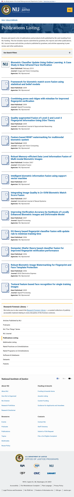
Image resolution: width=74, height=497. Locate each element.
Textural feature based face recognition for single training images (41, 285)
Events (4, 422)
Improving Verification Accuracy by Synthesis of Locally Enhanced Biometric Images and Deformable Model (40, 213)
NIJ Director (6, 401)
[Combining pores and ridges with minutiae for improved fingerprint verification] (5, 106)
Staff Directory (43, 427)
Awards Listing (43, 396)
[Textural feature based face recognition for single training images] (5, 292)
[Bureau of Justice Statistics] (37, 468)
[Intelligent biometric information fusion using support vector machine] (5, 184)
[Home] (21, 9)
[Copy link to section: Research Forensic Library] (27, 307)
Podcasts (5, 427)
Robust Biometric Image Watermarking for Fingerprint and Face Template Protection (41, 266)
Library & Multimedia (11, 20)
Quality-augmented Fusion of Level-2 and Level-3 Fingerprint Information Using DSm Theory (36, 119)
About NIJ (5, 391)
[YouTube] (70, 380)
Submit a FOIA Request (45, 431)
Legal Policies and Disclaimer (12, 490)
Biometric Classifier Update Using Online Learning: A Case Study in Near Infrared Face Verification (41, 63)
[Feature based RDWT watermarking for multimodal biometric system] (5, 145)
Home (3, 20)
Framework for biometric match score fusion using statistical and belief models (37, 83)
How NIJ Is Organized (9, 396)
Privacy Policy (58, 486)
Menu (69, 10)
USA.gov (58, 490)
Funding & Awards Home (46, 391)
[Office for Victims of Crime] (37, 474)
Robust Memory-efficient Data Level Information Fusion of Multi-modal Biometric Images (41, 157)
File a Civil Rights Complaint (47, 436)
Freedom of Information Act (44, 490)
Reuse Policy (6, 446)
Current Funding (43, 401)
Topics (4, 436)
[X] (65, 380)
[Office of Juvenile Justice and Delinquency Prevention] (22, 475)
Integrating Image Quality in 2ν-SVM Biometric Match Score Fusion (38, 194)
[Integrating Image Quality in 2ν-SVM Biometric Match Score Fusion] (5, 200)
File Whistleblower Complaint (30, 486)
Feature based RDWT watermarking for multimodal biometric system (37, 138)
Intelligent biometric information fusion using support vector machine (38, 177)
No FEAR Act (29, 490)
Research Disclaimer (8, 410)
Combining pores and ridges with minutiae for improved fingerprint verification (40, 99)
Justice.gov (67, 490)
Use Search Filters (10, 53)
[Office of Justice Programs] (6, 10)
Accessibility (14, 486)
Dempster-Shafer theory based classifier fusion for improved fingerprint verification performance (37, 249)
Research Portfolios (8, 405)
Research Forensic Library (36, 310)
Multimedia (5, 441)
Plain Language (47, 486)
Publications (6, 431)
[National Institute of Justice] (51, 467)
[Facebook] (59, 380)
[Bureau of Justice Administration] (22, 467)
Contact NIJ (42, 422)
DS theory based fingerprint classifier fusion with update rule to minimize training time (40, 232)
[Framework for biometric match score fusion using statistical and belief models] (5, 90)
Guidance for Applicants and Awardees (51, 405)
